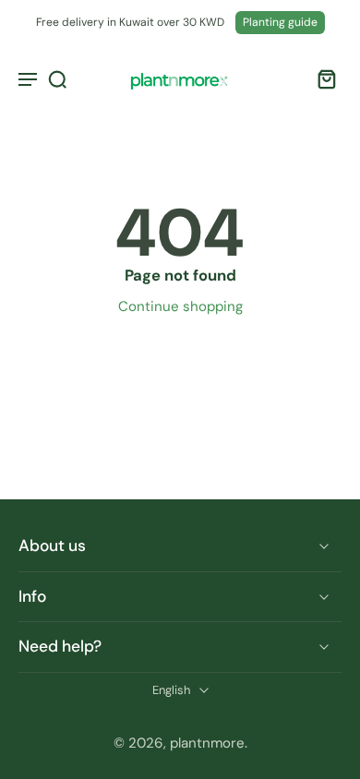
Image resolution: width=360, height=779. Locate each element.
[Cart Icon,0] (321, 78)
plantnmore (207, 743)
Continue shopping (180, 306)
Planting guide (280, 22)
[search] (57, 78)
